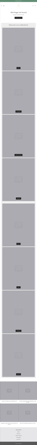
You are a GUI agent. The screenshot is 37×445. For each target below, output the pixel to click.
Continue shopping (18, 17)
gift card (18, 374)
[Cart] (35, 5)
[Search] (33, 5)
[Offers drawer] (4, 5)
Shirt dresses (18, 111)
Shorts (18, 243)
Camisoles (18, 198)
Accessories (18, 330)
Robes (18, 287)
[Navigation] (1, 5)
